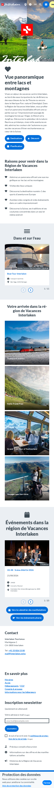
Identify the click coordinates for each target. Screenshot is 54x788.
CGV (22, 686)
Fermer (47, 782)
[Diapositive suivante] (30, 290)
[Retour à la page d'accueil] (11, 4)
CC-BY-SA (45, 268)
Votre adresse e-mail (17, 714)
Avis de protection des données (16, 785)
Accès (7, 682)
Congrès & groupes (13, 689)
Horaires (9, 679)
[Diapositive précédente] (23, 290)
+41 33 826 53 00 (17, 650)
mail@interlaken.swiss (15, 653)
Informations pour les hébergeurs (20, 692)
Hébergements (11, 686)
